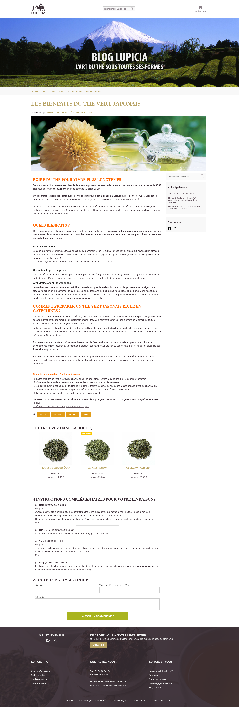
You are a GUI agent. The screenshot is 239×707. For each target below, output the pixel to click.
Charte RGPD (140, 700)
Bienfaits (72, 414)
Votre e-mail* (114, 585)
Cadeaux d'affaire (39, 675)
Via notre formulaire (99, 674)
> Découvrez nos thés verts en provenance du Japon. (61, 406)
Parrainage (154, 675)
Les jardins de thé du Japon (181, 193)
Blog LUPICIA (155, 687)
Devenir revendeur (39, 683)
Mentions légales (120, 700)
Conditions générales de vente (92, 700)
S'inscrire (99, 644)
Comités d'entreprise (40, 671)
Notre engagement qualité (160, 683)
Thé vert (43, 414)
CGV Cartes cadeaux (162, 700)
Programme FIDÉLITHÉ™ (161, 671)
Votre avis (39, 597)
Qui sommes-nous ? (158, 679)
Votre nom (39, 585)
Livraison (69, 700)
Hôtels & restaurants (40, 679)
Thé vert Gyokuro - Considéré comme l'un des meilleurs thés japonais (182, 200)
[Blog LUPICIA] (119, 52)
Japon (86, 414)
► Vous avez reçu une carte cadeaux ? (108, 685)
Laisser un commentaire (97, 616)
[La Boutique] (200, 6)
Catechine (58, 414)
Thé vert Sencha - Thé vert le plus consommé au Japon (184, 207)
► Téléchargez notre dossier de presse (108, 681)
